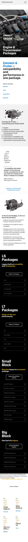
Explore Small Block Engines (14, 377)
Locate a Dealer (14, 486)
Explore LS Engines (14, 274)
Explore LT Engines (14, 324)
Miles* (16, 216)
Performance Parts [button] (7, 2)
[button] (16, 216)
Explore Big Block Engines (14, 446)
